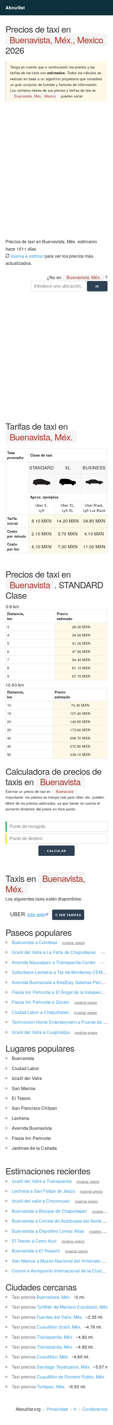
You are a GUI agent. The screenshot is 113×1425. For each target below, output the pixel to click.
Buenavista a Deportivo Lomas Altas (48, 1231)
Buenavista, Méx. (41, 1297)
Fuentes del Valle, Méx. (47, 1317)
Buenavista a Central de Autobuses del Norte (56, 1221)
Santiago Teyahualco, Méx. (51, 1367)
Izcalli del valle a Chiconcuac (41, 1201)
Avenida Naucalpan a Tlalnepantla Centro (53, 962)
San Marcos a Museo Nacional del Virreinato (56, 1261)
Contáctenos (95, 1409)
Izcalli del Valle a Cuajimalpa (41, 1032)
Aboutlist (15, 7)
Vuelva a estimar (26, 256)
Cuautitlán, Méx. (40, 1357)
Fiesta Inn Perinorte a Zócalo (40, 1002)
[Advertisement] (56, 172)
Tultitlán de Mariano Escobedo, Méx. (60, 1307)
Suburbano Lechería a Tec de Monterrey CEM (57, 972)
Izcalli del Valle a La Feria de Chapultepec (54, 952)
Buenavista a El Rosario (36, 1251)
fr (75, 1409)
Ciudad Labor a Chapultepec (40, 1012)
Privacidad (57, 1409)
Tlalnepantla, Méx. (43, 1337)
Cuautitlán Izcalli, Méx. (47, 1327)
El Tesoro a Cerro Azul (34, 1241)
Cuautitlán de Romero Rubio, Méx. (58, 1377)
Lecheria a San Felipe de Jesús (43, 1191)
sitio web (36, 914)
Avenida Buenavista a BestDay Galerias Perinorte (61, 982)
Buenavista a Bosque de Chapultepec (49, 1211)
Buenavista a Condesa (34, 942)
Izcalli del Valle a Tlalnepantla (42, 1181)
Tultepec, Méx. (39, 1386)
